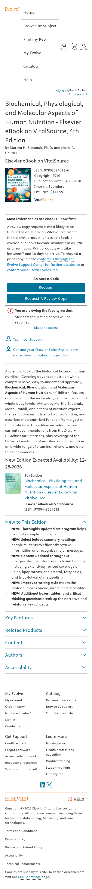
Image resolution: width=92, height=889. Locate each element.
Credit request (15, 743)
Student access (46, 327)
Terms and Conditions (21, 831)
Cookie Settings (29, 877)
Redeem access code (61, 700)
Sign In (62, 90)
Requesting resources (21, 763)
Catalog (53, 693)
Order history (15, 707)
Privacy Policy (15, 839)
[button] (46, 521)
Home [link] (28, 12)
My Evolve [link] (32, 52)
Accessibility (14, 855)
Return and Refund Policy (23, 847)
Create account (16, 726)
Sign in (10, 720)
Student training (58, 767)
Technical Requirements (22, 864)
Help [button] (27, 79)
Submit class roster (60, 713)
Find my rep (54, 774)
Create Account (78, 94)
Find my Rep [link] (34, 39)
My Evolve (14, 693)
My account (13, 700)
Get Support (16, 736)
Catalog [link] (30, 66)
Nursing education (59, 743)
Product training (58, 761)
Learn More (56, 736)
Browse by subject (59, 707)
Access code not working (23, 756)
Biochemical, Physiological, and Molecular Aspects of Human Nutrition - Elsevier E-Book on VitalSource (53, 489)
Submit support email (21, 769)
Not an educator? (18, 713)
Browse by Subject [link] (39, 25)
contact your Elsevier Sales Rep (32, 270)
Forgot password (17, 750)
